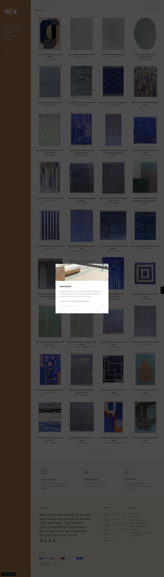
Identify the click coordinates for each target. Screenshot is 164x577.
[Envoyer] (103, 306)
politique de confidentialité (80, 301)
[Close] (105, 266)
